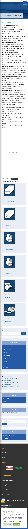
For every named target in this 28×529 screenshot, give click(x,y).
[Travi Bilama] (9, 238)
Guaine (5, 361)
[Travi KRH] (9, 262)
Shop (4, 401)
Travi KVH (5, 368)
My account (6, 398)
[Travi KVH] (9, 214)
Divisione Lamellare (8, 435)
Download (14, 178)
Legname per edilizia (9, 346)
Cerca (3, 331)
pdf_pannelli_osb (6, 178)
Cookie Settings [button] (7, 524)
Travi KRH (5, 352)
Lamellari (8, 15)
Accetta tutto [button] (17, 524)
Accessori (5, 365)
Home (3, 15)
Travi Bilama (6, 355)
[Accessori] (9, 310)
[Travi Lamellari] (9, 189)
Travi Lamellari (7, 349)
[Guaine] (9, 286)
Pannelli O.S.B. (7, 358)
